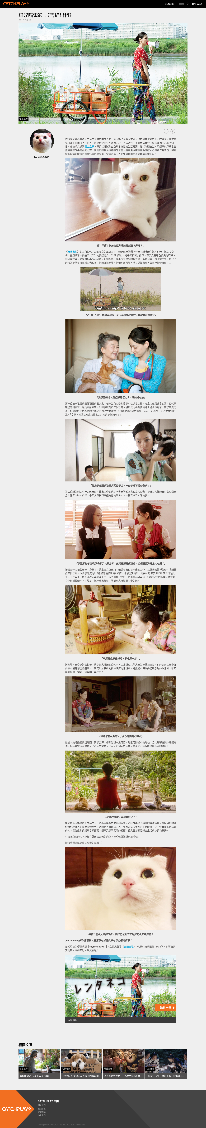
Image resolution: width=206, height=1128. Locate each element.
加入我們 (42, 1115)
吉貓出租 (72, 251)
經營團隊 (42, 1112)
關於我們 (42, 1105)
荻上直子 (89, 146)
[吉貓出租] (120, 989)
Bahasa (197, 3)
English (170, 3)
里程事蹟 (42, 1109)
